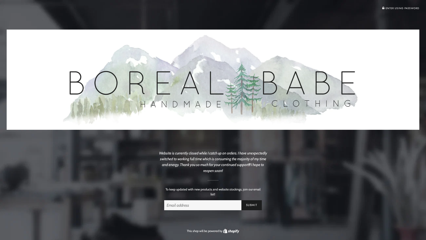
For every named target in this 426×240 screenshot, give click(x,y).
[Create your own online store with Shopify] (231, 231)
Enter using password (402, 8)
